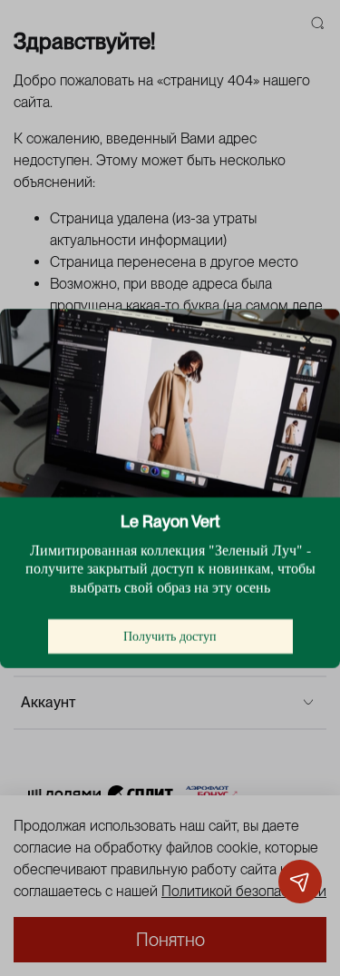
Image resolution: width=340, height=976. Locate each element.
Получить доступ (170, 635)
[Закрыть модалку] (308, 341)
